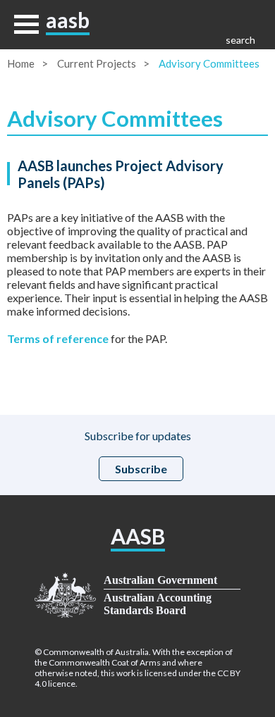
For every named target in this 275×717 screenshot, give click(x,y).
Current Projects (96, 63)
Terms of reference (58, 338)
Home (21, 63)
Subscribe (141, 468)
